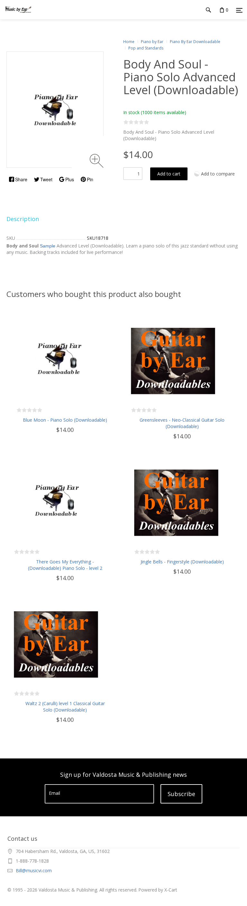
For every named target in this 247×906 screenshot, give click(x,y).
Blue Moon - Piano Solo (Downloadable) (65, 420)
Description (22, 219)
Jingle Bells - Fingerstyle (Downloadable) (182, 562)
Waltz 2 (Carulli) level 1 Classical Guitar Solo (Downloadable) (65, 706)
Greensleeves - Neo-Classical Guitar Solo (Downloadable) (182, 423)
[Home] (18, 16)
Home (128, 41)
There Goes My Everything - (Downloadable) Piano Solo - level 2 (65, 565)
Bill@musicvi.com (34, 870)
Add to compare (218, 174)
